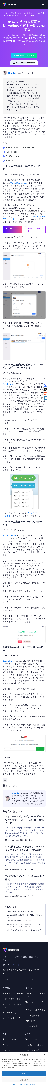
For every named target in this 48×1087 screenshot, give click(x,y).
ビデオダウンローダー (13, 993)
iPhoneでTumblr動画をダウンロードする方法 (22, 911)
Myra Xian (12, 73)
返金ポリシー (31, 1039)
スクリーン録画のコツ (35, 1010)
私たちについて (10, 1039)
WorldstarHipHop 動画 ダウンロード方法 (20, 921)
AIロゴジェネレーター (13, 1018)
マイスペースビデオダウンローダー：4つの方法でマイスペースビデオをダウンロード (24, 925)
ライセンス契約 (32, 1050)
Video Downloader (19, 183)
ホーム (5, 13)
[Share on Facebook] (45, 385)
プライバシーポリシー (35, 1045)
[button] (45, 1055)
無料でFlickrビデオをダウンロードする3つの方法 (23, 930)
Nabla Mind (12, 4)
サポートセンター (11, 1050)
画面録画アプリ (10, 1012)
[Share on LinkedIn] (45, 398)
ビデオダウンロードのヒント (20, 13)
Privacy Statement (29, 1084)
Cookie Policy (17, 1084)
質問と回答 (30, 1021)
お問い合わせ (9, 1045)
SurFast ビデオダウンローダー (20, 147)
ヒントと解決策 (32, 1015)
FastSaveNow (12, 156)
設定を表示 (24, 1080)
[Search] (31, 979)
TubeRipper (11, 152)
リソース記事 (31, 1026)
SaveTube (10, 160)
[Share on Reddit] (45, 393)
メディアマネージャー (13, 999)
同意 (24, 1074)
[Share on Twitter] (45, 389)
